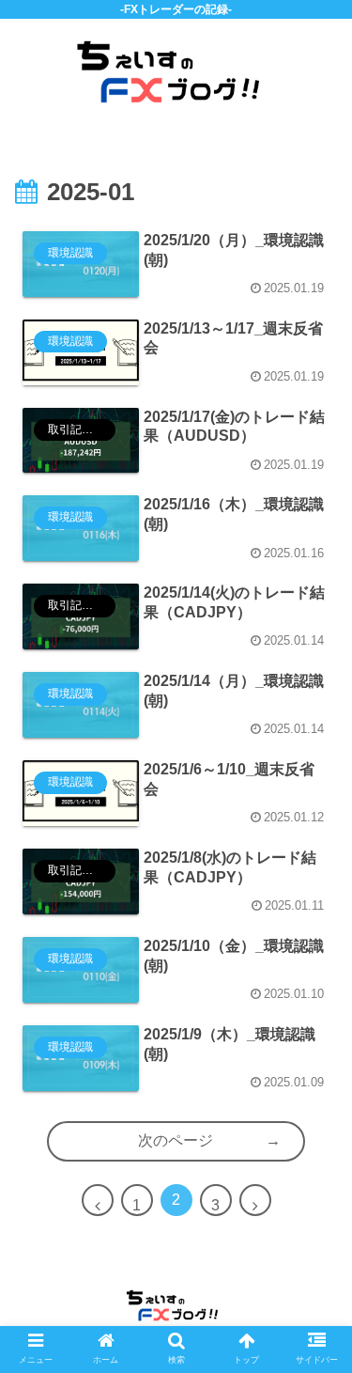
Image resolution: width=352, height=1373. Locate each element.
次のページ (175, 1140)
